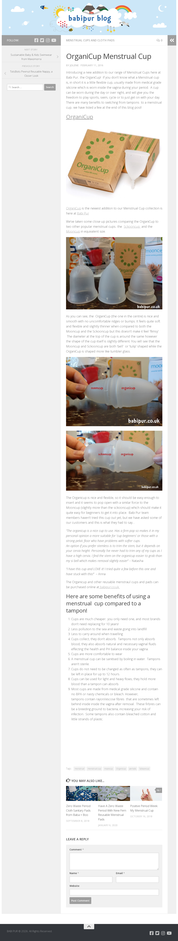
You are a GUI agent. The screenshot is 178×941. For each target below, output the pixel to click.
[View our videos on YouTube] (53, 40)
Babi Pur (83, 213)
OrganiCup (79, 116)
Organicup (121, 768)
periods (132, 768)
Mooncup (73, 231)
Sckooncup (132, 226)
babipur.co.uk (109, 587)
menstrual (79, 768)
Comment (77, 849)
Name (74, 873)
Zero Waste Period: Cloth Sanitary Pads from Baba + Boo (78, 810)
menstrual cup (94, 768)
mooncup (108, 768)
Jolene (74, 65)
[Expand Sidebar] (172, 40)
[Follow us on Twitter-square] (42, 40)
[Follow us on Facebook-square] (36, 40)
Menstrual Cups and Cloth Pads (90, 40)
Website (74, 885)
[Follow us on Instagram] (48, 40)
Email (120, 873)
